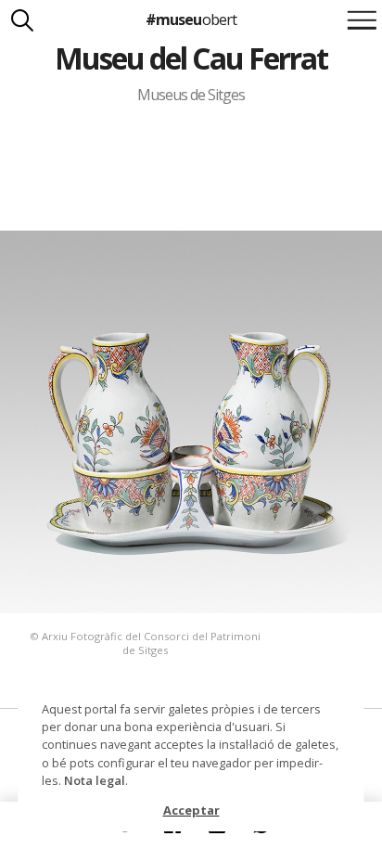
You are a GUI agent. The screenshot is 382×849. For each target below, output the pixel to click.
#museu (191, 19)
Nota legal (94, 780)
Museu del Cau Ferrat (191, 58)
